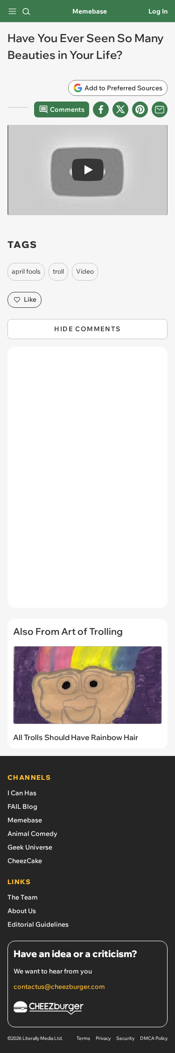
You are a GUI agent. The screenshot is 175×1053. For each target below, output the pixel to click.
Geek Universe (29, 847)
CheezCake (24, 861)
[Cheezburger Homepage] (87, 1009)
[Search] (26, 11)
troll (58, 271)
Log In (158, 11)
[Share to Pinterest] (140, 109)
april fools (26, 271)
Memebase (89, 11)
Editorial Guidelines (38, 924)
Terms (83, 1038)
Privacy (103, 1038)
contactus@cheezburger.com (59, 986)
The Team (22, 897)
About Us (21, 911)
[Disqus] (87, 482)
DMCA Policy (154, 1038)
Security (125, 1038)
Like (30, 299)
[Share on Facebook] (101, 109)
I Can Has (21, 793)
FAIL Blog (22, 806)
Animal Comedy (32, 833)
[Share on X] (120, 109)
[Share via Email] (160, 109)
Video (85, 271)
